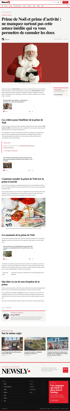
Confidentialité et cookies (45, 408)
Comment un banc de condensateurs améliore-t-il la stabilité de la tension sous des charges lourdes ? (57, 353)
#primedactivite (31, 145)
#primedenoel (23, 145)
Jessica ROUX (15, 315)
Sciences (29, 5)
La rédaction (37, 386)
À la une (5, 5)
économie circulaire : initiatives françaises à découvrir (33, 352)
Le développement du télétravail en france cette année (11, 352)
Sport (43, 5)
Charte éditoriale (37, 389)
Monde (10, 5)
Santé (34, 5)
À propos (37, 383)
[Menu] (2, 6)
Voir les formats (58, 400)
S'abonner (65, 2)
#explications (6, 147)
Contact (37, 392)
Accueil (3, 12)
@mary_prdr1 (6, 142)
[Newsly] (6, 2)
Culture (24, 5)
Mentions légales (55, 408)
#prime (12, 147)
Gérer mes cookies (64, 408)
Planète (38, 5)
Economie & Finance (8, 12)
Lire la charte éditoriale (58, 94)
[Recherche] (67, 6)
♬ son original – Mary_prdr (10, 150)
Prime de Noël (8, 307)
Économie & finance (17, 5)
